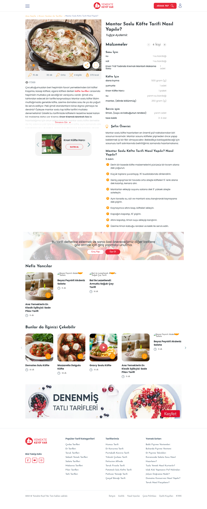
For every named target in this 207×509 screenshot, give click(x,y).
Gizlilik (121, 496)
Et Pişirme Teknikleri (156, 453)
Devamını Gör (61, 122)
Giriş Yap (95, 252)
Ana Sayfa (30, 16)
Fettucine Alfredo (114, 461)
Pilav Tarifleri (72, 470)
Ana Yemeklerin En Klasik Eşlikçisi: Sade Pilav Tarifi (38, 308)
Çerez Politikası (149, 496)
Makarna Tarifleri (74, 466)
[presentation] (38, 145)
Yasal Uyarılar (133, 496)
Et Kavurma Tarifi (114, 449)
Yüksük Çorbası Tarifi (116, 457)
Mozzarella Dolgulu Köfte (69, 367)
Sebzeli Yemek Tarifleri (76, 457)
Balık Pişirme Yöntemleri (158, 444)
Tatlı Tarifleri (71, 474)
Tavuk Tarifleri (72, 453)
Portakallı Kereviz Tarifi (117, 453)
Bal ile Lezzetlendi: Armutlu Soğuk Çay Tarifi (102, 284)
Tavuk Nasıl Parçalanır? (157, 482)
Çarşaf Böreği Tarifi (115, 478)
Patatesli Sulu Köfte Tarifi (119, 470)
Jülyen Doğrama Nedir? (158, 474)
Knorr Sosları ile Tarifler (51, 16)
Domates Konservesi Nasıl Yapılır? (163, 478)
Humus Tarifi (112, 444)
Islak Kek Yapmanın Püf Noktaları (163, 470)
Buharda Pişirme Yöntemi (158, 449)
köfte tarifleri (82, 91)
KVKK (179, 496)
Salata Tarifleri (72, 461)
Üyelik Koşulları (166, 496)
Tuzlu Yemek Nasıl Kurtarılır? (160, 466)
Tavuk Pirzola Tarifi (115, 466)
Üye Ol (113, 252)
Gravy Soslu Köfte (100, 365)
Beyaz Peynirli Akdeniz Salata (71, 282)
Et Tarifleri (70, 449)
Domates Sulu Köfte (37, 365)
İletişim (112, 496)
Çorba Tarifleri (72, 444)
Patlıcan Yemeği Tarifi (117, 474)
